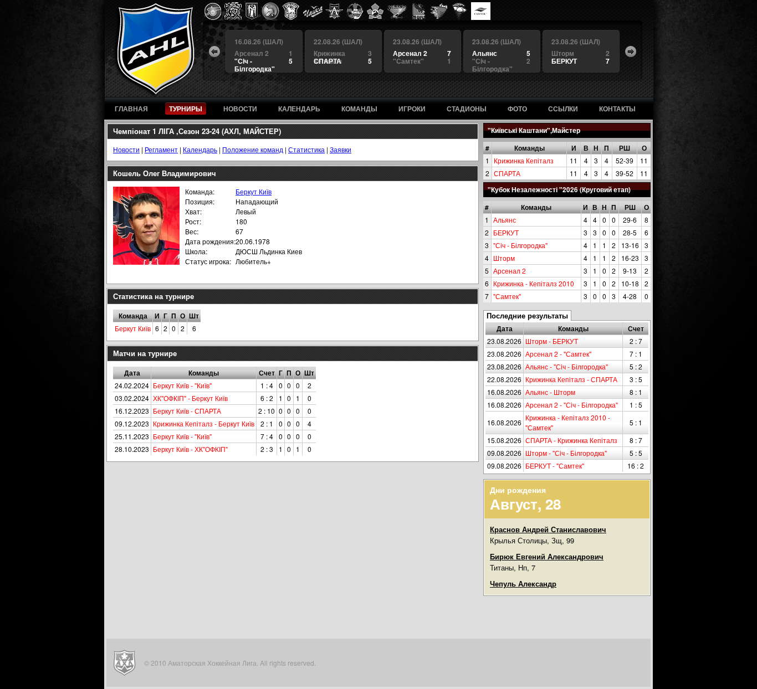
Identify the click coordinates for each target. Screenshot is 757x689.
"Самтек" (507, 296)
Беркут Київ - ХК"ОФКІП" (190, 449)
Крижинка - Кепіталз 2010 (533, 283)
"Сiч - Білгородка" (520, 245)
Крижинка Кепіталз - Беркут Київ (203, 423)
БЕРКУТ (506, 232)
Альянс (504, 219)
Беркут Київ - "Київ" (182, 385)
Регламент (161, 149)
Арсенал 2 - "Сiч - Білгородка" (571, 404)
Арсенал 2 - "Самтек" (558, 353)
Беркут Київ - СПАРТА (187, 410)
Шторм (504, 258)
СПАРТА (507, 173)
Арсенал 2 (509, 270)
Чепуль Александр (523, 583)
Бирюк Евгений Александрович (546, 556)
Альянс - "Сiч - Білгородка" (566, 366)
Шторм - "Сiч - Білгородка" (566, 452)
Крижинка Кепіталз (524, 160)
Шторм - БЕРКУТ (551, 341)
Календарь (200, 149)
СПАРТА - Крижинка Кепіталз (571, 440)
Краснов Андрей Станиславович (548, 529)
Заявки (340, 149)
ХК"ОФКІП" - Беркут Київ (190, 398)
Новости (126, 149)
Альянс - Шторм (550, 392)
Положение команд (252, 149)
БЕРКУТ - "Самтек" (554, 465)
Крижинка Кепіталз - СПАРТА (571, 379)
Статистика (306, 149)
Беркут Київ (254, 191)
